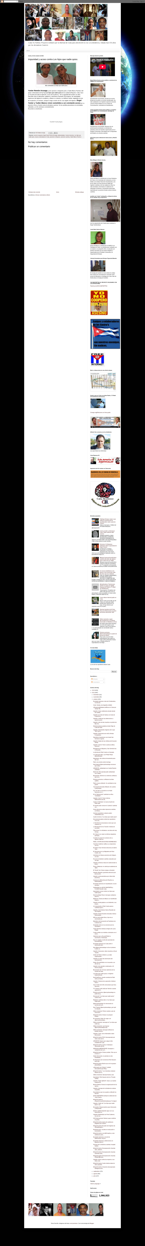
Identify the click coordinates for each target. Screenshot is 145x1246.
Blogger (92, 1223)
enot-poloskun (74, 1223)
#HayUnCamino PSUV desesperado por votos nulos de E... (104, 1038)
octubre (95, 699)
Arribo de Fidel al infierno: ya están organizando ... (102, 955)
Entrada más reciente (34, 192)
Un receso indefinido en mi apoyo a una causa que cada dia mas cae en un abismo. (107, 572)
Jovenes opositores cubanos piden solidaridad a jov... (102, 813)
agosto (95, 1173)
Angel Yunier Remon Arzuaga (50, 135)
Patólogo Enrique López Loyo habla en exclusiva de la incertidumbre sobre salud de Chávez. (108, 521)
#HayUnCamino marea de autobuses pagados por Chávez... (103, 1122)
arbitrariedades (61, 135)
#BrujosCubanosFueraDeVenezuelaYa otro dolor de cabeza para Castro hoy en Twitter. (108, 559)
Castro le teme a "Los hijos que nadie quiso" (105, 817)
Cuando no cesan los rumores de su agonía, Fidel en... (103, 838)
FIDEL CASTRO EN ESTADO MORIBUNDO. (105, 841)
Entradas (95, 679)
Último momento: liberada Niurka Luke (103, 1074)
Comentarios (96, 682)
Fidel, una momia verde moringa (102, 762)
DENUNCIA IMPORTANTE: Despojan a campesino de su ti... (103, 1049)
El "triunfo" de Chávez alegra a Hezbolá (103, 870)
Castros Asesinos (69, 135)
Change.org (93, 412)
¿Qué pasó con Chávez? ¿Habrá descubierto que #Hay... (102, 1068)
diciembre (96, 694)
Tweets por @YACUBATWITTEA (98, 286)
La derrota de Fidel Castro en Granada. (103, 752)
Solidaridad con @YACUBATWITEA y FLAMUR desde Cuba (103, 888)
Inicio (28, 50)
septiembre (96, 1171)
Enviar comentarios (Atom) (43, 195)
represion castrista (65, 137)
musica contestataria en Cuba (42, 137)
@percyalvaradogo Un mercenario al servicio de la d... (103, 1004)
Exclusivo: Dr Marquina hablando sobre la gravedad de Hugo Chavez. (108, 546)
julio (94, 1176)
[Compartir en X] (53, 133)
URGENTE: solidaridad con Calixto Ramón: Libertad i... (104, 769)
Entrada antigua (79, 192)
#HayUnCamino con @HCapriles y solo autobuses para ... (104, 1134)
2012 (93, 692)
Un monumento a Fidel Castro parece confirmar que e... (103, 907)
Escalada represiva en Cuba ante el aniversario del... (102, 944)
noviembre (96, 697)
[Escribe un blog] (51, 133)
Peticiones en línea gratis (103, 412)
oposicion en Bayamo (55, 137)
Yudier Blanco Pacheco (75, 137)
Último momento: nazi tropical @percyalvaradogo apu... (101, 1026)
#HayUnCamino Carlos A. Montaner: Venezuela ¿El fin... (103, 1045)
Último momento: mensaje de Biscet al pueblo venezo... (103, 1030)
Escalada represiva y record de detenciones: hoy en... (101, 1137)
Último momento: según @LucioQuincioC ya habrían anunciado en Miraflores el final (108, 620)
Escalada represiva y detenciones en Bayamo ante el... (103, 1141)
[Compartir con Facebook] (55, 133)
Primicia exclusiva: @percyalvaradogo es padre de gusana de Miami (108, 634)
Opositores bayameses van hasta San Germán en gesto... (103, 738)
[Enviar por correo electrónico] (49, 133)
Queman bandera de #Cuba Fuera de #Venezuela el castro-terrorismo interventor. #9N (108, 611)
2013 (93, 690)
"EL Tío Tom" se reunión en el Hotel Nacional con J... (102, 791)
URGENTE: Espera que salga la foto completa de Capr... (103, 1041)
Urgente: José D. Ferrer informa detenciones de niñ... (101, 798)
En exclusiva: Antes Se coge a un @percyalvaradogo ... (102, 1019)
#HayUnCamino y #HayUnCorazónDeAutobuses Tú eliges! (105, 1100)
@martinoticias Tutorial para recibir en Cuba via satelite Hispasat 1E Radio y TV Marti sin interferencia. (108, 586)
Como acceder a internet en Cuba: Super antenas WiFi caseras (107, 532)
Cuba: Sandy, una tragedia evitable (102, 705)
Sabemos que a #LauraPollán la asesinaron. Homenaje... (102, 936)
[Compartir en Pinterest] (57, 133)
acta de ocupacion (38, 135)
